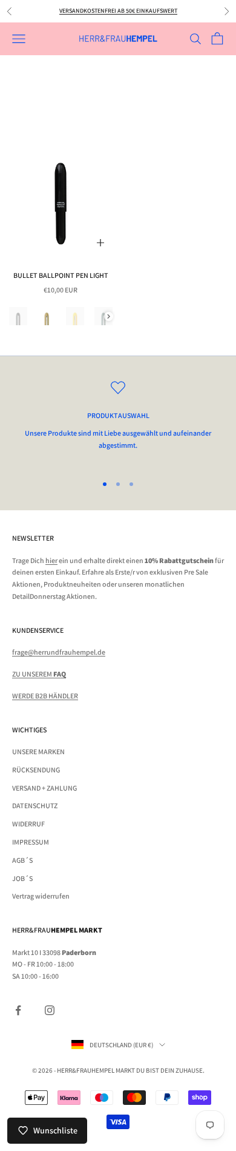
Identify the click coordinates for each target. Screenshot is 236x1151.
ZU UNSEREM (39, 673)
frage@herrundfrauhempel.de (58, 652)
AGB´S (22, 860)
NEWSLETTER (33, 537)
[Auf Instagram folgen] (50, 1010)
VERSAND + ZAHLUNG (44, 787)
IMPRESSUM (30, 841)
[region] (118, 421)
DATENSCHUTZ (34, 805)
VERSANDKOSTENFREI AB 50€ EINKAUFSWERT (118, 11)
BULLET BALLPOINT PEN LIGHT (60, 275)
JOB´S (22, 878)
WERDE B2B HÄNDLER (45, 695)
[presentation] (108, 316)
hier (51, 560)
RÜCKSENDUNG (36, 769)
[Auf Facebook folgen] (18, 1010)
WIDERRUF (28, 823)
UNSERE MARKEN (38, 751)
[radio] (18, 316)
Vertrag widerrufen (41, 895)
